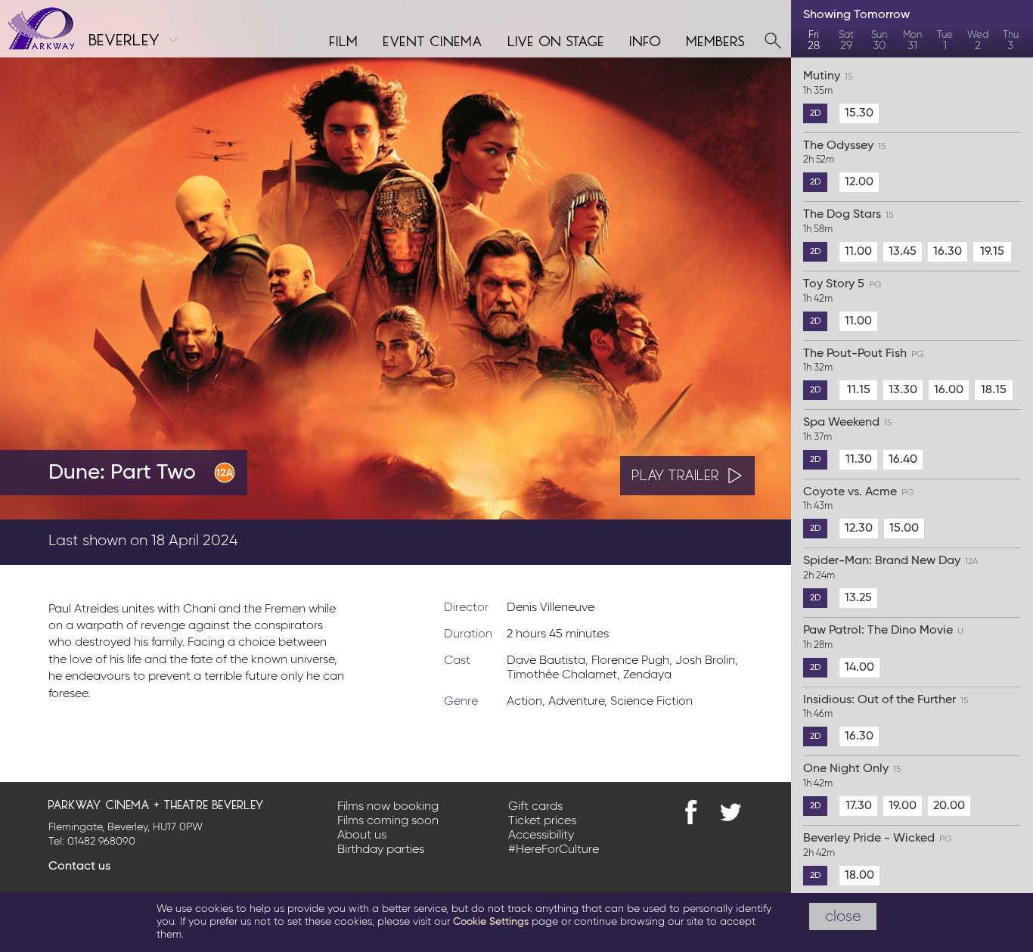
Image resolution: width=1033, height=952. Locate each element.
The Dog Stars (848, 221)
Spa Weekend (847, 429)
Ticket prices (542, 821)
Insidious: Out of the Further (885, 707)
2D (815, 113)
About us (361, 836)
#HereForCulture (553, 850)
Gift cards (535, 807)
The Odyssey (844, 153)
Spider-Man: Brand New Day (891, 568)
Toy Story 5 (842, 291)
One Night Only (852, 776)
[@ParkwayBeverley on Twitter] (730, 812)
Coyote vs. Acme (858, 499)
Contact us (79, 867)
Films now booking (388, 807)
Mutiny (827, 83)
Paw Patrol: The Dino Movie (883, 637)
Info (646, 39)
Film (344, 39)
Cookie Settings (491, 921)
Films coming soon (388, 821)
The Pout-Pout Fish (863, 361)
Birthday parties (380, 850)
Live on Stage (556, 39)
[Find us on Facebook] (691, 812)
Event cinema (433, 39)
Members (716, 39)
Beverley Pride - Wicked (877, 845)
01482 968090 (101, 841)
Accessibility (541, 836)
